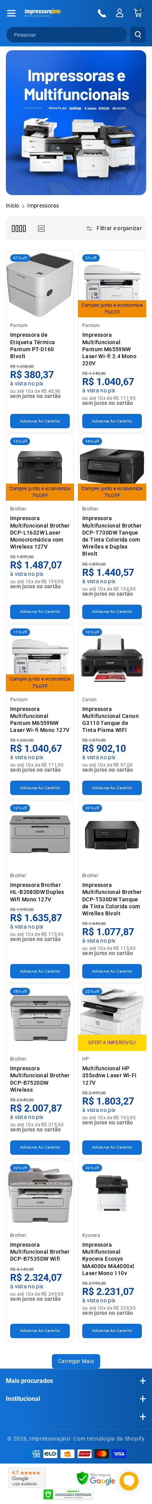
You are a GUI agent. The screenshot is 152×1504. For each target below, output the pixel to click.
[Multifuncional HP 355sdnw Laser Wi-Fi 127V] (112, 1017)
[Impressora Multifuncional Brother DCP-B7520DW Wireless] (40, 1017)
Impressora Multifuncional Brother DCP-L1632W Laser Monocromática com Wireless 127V (40, 532)
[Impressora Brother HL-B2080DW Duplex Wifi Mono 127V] (40, 834)
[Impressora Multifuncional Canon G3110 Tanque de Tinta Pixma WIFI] (112, 658)
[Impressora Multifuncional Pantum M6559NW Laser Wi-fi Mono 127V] (40, 658)
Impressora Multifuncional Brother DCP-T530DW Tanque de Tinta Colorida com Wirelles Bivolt (112, 899)
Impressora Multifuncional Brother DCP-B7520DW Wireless (40, 1079)
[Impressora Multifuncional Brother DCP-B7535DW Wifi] (40, 1194)
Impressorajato (50, 1438)
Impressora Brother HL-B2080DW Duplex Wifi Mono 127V (37, 892)
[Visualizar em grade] (18, 228)
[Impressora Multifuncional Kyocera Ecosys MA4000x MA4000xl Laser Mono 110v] (112, 1194)
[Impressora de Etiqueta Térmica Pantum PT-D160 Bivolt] (40, 284)
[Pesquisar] (138, 34)
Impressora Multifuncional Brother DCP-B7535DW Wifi (40, 1252)
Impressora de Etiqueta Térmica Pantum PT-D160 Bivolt (32, 345)
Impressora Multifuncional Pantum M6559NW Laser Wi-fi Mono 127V (39, 720)
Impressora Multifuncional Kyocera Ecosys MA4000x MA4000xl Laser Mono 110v (108, 1259)
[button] (11, 13)
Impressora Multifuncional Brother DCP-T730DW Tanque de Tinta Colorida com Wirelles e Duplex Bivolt (112, 536)
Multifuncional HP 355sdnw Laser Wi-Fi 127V (109, 1075)
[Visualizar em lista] (41, 228)
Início (12, 205)
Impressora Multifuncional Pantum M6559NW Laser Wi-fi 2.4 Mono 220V (109, 349)
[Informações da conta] (119, 12)
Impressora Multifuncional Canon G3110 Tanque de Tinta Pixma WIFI (110, 720)
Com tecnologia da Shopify (109, 1438)
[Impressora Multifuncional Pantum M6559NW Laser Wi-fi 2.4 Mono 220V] (112, 284)
